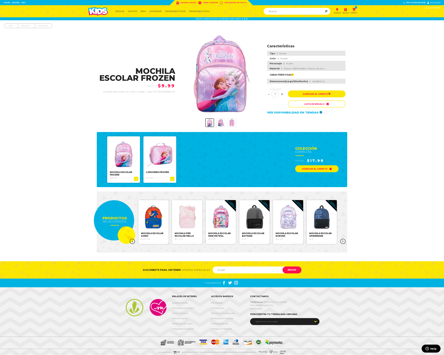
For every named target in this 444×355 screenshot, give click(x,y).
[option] (123, 159)
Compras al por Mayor (183, 308)
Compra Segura (186, 3)
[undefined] (221, 74)
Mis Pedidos (217, 302)
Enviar (292, 270)
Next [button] (342, 241)
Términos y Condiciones (222, 313)
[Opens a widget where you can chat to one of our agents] (431, 349)
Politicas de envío (219, 323)
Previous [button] (132, 241)
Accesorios (156, 11)
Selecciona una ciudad (266, 321)
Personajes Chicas (199, 11)
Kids (23, 2)
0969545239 (256, 308)
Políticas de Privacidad (222, 318)
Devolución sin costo (233, 3)
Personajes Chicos (175, 11)
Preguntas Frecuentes (183, 328)
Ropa (143, 11)
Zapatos (132, 11)
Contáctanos (217, 308)
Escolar (119, 11)
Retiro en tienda (180, 318)
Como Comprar (208, 3)
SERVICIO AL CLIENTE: (268, 302)
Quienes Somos (179, 302)
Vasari (6, 2)
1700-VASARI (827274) (414, 3)
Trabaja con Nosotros (221, 328)
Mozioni (16, 2)
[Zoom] (209, 122)
